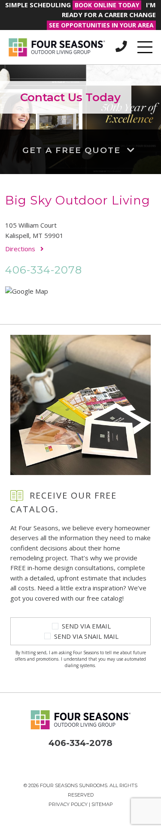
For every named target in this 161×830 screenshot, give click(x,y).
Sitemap (102, 804)
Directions (21, 248)
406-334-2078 (43, 269)
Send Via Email (86, 626)
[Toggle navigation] (145, 47)
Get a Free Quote (73, 150)
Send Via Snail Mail (86, 636)
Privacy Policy (68, 804)
